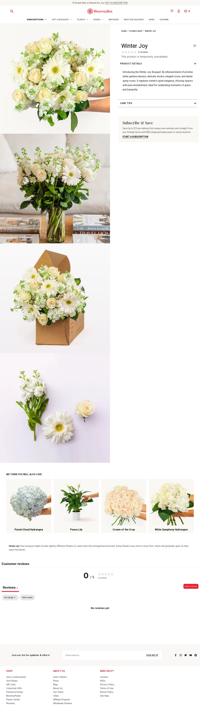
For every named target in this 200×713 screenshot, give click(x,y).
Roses (96, 19)
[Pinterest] (195, 655)
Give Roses (12, 680)
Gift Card (10, 684)
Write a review (191, 586)
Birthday (114, 19)
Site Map (104, 695)
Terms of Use (106, 688)
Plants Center (13, 699)
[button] (159, 64)
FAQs (102, 680)
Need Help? (107, 671)
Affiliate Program (61, 699)
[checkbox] (27, 597)
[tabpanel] (100, 619)
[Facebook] (175, 655)
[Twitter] (185, 655)
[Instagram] (180, 655)
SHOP (9, 671)
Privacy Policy (107, 684)
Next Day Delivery (134, 19)
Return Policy (106, 692)
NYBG (152, 19)
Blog (55, 684)
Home (124, 31)
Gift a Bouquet (60, 19)
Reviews (10, 703)
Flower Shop (135, 31)
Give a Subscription (16, 677)
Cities (56, 695)
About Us (59, 671)
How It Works (60, 677)
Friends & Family (14, 692)
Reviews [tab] (10, 587)
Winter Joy (150, 31)
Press (56, 680)
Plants (81, 19)
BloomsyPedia (13, 695)
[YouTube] (190, 655)
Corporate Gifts (14, 688)
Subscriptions (35, 19)
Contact (104, 677)
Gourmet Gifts (168, 19)
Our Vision (58, 692)
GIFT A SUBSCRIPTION (116, 3)
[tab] (36, 20)
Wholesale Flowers (62, 703)
